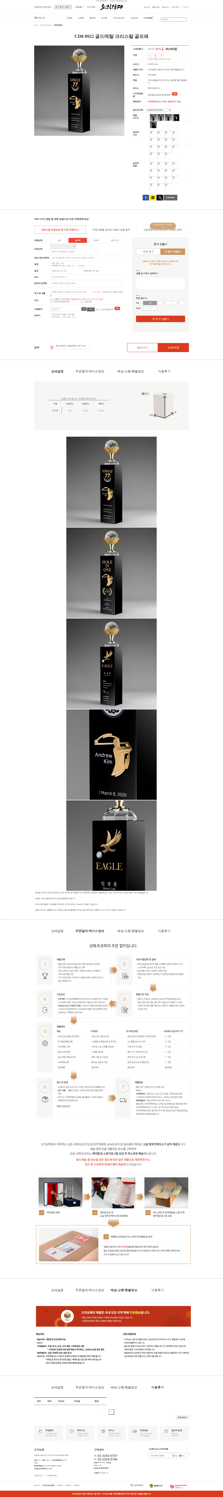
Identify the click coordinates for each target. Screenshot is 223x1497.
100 (178, 303)
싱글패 (81, 18)
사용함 (56, 299)
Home (36, 25)
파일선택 (55, 309)
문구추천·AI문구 (63, 7)
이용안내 (76, 1485)
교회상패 (134, 18)
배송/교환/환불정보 (130, 371)
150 (164, 303)
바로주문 (173, 347)
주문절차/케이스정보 (89, 371)
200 (150, 303)
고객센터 (68, 1485)
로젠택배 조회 (52, 1475)
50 (150, 308)
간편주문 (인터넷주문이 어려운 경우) (163, 228)
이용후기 (79, 7)
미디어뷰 (91, 7)
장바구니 (165, 7)
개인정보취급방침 (48, 1485)
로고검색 (97, 292)
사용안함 (87, 302)
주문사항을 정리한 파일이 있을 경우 (111, 229)
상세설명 (57, 371)
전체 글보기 (182, 1417)
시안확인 (185, 7)
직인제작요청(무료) (61, 302)
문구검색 (81, 266)
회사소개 (37, 1485)
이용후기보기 (38, 1475)
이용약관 (60, 1485)
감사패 (104, 18)
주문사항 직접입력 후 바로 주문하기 (60, 229)
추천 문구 (148, 251)
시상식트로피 (119, 18)
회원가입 (156, 7)
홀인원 (92, 18)
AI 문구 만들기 (160, 318)
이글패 (69, 18)
